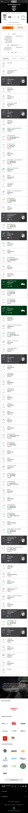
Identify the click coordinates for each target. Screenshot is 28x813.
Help (9, 804)
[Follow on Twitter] (18, 786)
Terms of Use (10, 801)
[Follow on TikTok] (12, 786)
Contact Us (13, 804)
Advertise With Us (20, 804)
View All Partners (14, 780)
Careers (5, 804)
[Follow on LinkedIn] (25, 786)
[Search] (26, 1)
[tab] (6, 58)
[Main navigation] (2, 1)
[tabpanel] (14, 368)
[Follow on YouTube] (23, 786)
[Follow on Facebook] (15, 786)
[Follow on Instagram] (20, 786)
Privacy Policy (17, 801)
